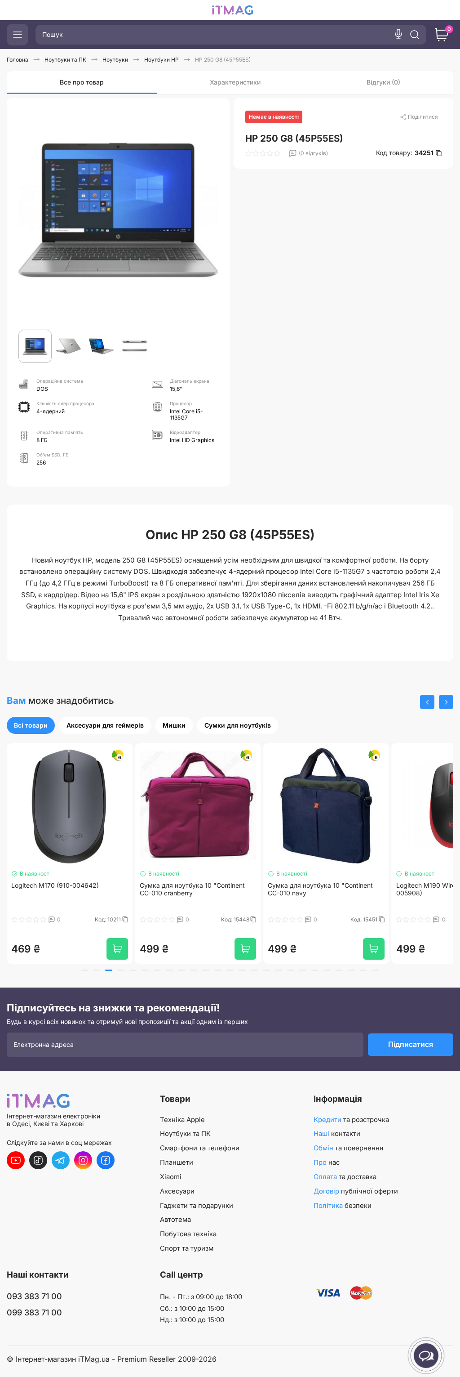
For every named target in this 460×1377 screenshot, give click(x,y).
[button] (427, 702)
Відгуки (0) (383, 82)
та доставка (345, 1177)
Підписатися (410, 1044)
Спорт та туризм (186, 1248)
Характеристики (235, 82)
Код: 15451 (236, 920)
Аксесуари (177, 1191)
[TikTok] (38, 1160)
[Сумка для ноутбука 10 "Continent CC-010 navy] (198, 805)
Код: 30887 (364, 920)
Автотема (175, 1220)
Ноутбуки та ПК (185, 1134)
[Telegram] (61, 1160)
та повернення (348, 1148)
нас (327, 1162)
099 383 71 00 (34, 1312)
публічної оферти (356, 1191)
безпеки (343, 1206)
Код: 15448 (107, 920)
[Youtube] (16, 1160)
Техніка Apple (182, 1120)
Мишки (174, 725)
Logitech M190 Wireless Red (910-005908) (318, 889)
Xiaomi (170, 1177)
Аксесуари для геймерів (105, 725)
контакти (337, 1134)
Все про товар (82, 82)
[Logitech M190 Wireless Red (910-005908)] (326, 805)
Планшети (176, 1162)
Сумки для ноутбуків (237, 725)
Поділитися (423, 116)
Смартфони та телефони (199, 1148)
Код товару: (404, 152)
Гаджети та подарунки (196, 1206)
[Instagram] (83, 1160)
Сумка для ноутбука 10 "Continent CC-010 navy (192, 889)
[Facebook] (106, 1160)
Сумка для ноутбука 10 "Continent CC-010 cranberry (63, 889)
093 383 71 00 (34, 1296)
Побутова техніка (188, 1234)
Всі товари (31, 725)
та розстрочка (351, 1120)
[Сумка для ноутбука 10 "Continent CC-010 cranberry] (69, 805)
